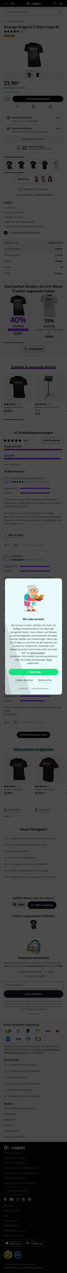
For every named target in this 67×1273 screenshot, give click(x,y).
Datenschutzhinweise (39, 688)
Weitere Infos (45, 680)
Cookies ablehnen (24, 680)
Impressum (23, 688)
